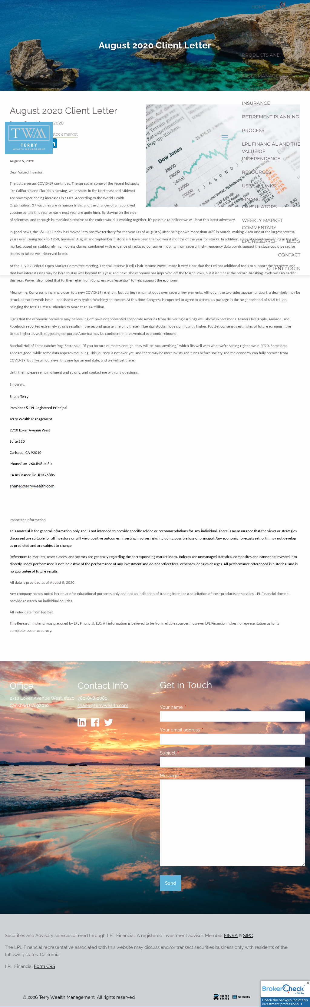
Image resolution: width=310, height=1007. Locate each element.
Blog (293, 241)
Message (191, 775)
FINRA (231, 935)
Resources (256, 172)
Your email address (202, 730)
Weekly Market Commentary (262, 223)
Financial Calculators (259, 203)
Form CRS (44, 966)
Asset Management (267, 76)
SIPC (248, 935)
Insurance (256, 103)
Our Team (288, 20)
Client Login (284, 268)
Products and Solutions (261, 37)
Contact (289, 255)
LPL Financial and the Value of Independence (271, 151)
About (283, 7)
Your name (193, 707)
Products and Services (261, 58)
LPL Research (260, 241)
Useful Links (259, 186)
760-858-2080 (92, 698)
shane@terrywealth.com (103, 705)
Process (253, 130)
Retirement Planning (270, 117)
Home (258, 7)
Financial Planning (268, 89)
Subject (189, 753)
